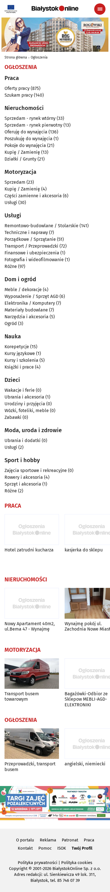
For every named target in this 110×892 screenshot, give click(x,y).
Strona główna (16, 57)
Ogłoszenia (39, 57)
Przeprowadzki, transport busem (30, 766)
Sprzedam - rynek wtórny (30, 118)
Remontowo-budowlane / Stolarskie (41, 225)
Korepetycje (17, 346)
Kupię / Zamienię (22, 152)
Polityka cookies (76, 862)
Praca (89, 840)
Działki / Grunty (20, 159)
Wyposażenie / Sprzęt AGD (31, 296)
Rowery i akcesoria (24, 477)
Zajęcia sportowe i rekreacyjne (36, 470)
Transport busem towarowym (22, 696)
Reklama (48, 840)
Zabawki (13, 417)
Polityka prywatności (37, 862)
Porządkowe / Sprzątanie (30, 239)
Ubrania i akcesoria (24, 397)
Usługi (11, 202)
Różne (11, 266)
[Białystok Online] (55, 9)
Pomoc (45, 848)
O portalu (25, 840)
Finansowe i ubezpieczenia (32, 253)
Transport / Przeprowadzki (31, 246)
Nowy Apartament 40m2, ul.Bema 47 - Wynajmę (30, 626)
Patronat (70, 840)
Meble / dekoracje (23, 289)
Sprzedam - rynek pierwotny (33, 125)
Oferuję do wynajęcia (26, 132)
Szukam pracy (19, 95)
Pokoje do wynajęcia (25, 145)
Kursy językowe (20, 353)
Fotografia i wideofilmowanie (34, 259)
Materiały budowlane (26, 310)
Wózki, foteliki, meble (27, 410)
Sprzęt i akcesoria (23, 484)
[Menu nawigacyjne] (99, 9)
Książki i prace (19, 367)
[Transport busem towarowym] (32, 673)
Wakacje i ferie (20, 390)
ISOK (61, 848)
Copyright (18, 868)
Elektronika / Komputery (30, 303)
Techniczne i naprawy (26, 232)
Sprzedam (15, 182)
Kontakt (25, 848)
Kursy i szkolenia (21, 360)
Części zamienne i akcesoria (33, 195)
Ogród (11, 323)
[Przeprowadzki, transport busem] (32, 743)
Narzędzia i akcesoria (27, 316)
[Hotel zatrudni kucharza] (32, 529)
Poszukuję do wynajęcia (28, 138)
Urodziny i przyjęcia (25, 403)
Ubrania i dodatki (23, 440)
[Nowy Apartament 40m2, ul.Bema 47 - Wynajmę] (32, 603)
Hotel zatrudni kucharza (29, 550)
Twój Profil (82, 848)
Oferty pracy (17, 88)
